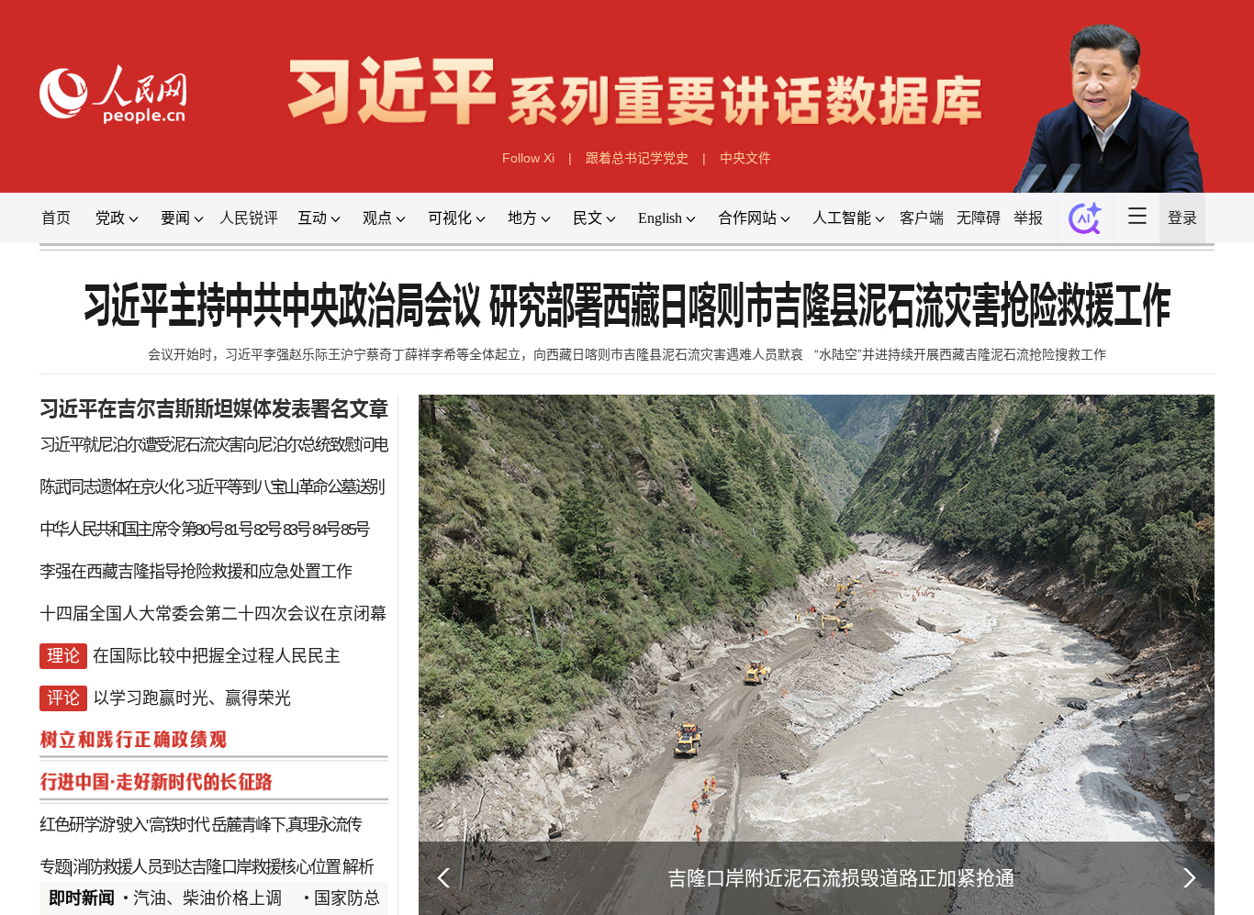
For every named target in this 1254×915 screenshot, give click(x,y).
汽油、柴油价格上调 (207, 898)
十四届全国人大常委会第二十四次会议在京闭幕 (212, 614)
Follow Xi (528, 158)
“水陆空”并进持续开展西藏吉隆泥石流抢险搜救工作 (960, 354)
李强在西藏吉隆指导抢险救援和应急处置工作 (195, 572)
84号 (326, 529)
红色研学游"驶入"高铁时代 (123, 825)
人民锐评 (248, 218)
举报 (1028, 218)
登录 (1182, 218)
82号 (267, 529)
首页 (56, 218)
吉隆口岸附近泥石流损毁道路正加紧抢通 (840, 877)
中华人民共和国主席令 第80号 (130, 529)
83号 (296, 529)
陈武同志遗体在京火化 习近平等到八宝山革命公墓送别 (211, 487)
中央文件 (745, 158)
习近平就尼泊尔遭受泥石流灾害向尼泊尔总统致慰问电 (213, 445)
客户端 (922, 218)
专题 (54, 867)
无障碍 (979, 218)
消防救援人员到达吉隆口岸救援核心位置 (207, 867)
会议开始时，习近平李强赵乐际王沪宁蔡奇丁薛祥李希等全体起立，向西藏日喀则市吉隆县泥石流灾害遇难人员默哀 (475, 354)
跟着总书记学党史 (637, 158)
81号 (238, 529)
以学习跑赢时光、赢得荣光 (192, 698)
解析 (357, 867)
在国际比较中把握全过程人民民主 (217, 656)
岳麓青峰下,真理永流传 (286, 825)
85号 (354, 529)
